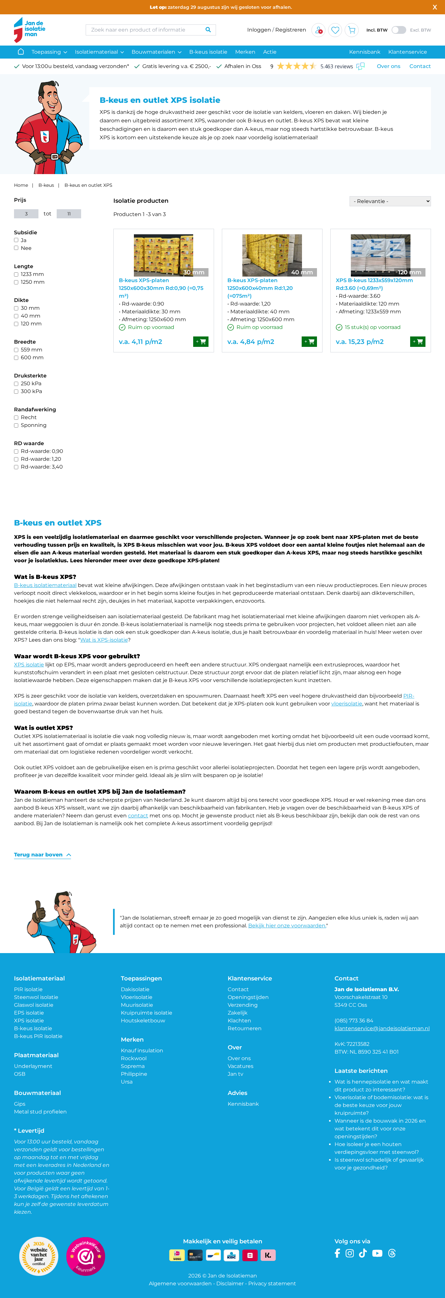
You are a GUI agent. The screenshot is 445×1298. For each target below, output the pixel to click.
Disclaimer (230, 1283)
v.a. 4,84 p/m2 (250, 342)
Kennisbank (364, 52)
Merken (245, 52)
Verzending (243, 1005)
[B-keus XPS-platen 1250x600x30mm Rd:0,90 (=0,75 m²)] (163, 255)
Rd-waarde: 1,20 (41, 459)
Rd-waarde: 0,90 (42, 451)
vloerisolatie (346, 704)
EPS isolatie (29, 1013)
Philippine (134, 1074)
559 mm (31, 350)
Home (21, 185)
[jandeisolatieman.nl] (43, 30)
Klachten (239, 1021)
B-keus (46, 185)
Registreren (290, 30)
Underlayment (33, 1066)
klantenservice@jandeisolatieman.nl (382, 1028)
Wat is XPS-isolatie (104, 640)
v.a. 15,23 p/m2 (360, 342)
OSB (19, 1074)
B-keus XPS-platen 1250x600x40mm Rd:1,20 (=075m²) (260, 288)
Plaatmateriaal (36, 1055)
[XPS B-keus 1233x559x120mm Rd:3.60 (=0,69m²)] (380, 255)
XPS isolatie (29, 665)
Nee (26, 248)
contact (138, 816)
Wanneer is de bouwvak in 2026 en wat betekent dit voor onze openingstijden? (380, 1129)
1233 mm (32, 274)
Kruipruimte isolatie (146, 1013)
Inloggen (259, 30)
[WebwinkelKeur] (85, 1256)
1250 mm (33, 282)
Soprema (133, 1066)
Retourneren (245, 1028)
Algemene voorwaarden (180, 1283)
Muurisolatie (137, 1005)
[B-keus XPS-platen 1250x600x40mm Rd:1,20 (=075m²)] (272, 255)
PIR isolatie (28, 989)
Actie (270, 52)
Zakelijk (238, 1013)
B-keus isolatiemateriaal (45, 585)
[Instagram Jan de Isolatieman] (350, 1253)
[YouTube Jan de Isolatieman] (377, 1253)
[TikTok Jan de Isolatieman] (363, 1253)
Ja (23, 240)
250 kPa (31, 383)
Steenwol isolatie (36, 997)
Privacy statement (272, 1283)
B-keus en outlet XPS (88, 185)
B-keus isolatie (208, 52)
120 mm (31, 324)
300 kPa (31, 391)
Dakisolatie (135, 989)
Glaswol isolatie (33, 1005)
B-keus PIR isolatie (38, 1036)
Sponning (34, 425)
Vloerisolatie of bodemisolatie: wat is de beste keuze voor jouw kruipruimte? (381, 1105)
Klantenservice (407, 52)
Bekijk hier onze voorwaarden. (287, 925)
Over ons (388, 66)
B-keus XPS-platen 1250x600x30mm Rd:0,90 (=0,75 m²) (161, 288)
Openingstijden (248, 997)
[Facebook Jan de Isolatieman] (337, 1253)
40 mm (30, 316)
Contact (420, 66)
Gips (19, 1104)
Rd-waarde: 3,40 (42, 467)
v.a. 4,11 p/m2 (140, 342)
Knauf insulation (142, 1050)
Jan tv (235, 1074)
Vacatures (240, 1066)
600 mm (32, 357)
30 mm (30, 308)
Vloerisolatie (136, 997)
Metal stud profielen (40, 1112)
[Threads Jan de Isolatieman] (392, 1253)
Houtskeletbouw (143, 1021)
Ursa (127, 1082)
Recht (29, 417)
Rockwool (134, 1058)
